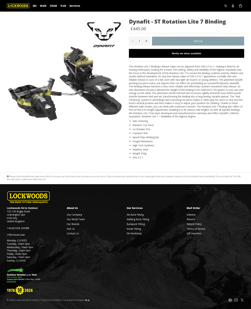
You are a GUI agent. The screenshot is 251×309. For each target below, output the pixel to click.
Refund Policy (194, 224)
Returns (191, 219)
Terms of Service (196, 228)
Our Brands (73, 224)
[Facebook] (230, 300)
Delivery (191, 214)
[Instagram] (236, 300)
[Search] (225, 6)
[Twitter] (242, 300)
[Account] (233, 6)
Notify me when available (186, 53)
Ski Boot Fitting (135, 214)
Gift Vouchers (194, 233)
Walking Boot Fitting (138, 219)
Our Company (74, 214)
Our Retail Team (76, 219)
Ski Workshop (134, 233)
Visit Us (71, 228)
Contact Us (73, 233)
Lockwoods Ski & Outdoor (27, 300)
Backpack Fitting (136, 224)
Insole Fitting (134, 228)
